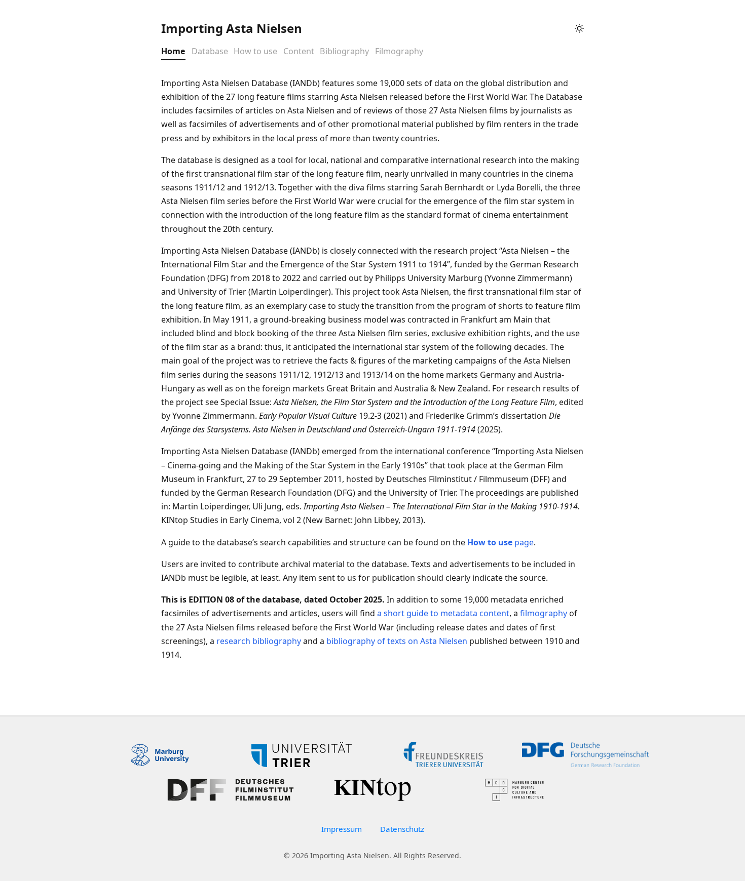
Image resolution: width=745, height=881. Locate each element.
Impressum (341, 829)
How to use (255, 51)
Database (210, 51)
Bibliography (344, 51)
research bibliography (258, 641)
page (500, 542)
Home (173, 51)
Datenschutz (402, 829)
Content (298, 51)
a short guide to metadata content (443, 613)
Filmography (399, 51)
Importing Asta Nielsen (231, 28)
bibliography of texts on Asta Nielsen (396, 641)
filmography (543, 613)
